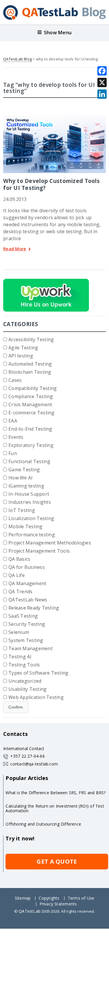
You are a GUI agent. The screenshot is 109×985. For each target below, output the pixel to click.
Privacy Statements (58, 904)
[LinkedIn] (102, 94)
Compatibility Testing (32, 388)
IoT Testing (21, 510)
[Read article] (47, 117)
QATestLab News (27, 599)
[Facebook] (102, 71)
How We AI (20, 477)
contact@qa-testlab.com (34, 764)
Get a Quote (57, 861)
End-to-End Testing (30, 429)
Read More (14, 249)
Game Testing (24, 469)
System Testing (25, 640)
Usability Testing (27, 689)
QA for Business (26, 567)
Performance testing (31, 534)
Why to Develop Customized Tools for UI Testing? (51, 184)
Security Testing (26, 624)
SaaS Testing (23, 616)
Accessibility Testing (31, 339)
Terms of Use (81, 898)
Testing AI (19, 656)
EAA (12, 420)
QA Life (16, 575)
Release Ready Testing (33, 607)
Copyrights (49, 898)
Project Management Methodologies (49, 542)
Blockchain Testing (29, 372)
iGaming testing (26, 485)
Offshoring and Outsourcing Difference (43, 824)
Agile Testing (23, 347)
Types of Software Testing (38, 673)
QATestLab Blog (17, 59)
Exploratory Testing (30, 445)
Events (15, 437)
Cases (15, 380)
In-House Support (28, 494)
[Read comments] (62, 117)
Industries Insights (29, 502)
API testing (20, 355)
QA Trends (20, 591)
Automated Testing (30, 364)
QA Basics (19, 559)
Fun (12, 453)
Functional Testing (29, 461)
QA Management (27, 583)
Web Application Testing (36, 697)
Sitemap (23, 898)
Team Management (30, 648)
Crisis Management (30, 404)
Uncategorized (24, 681)
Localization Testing (31, 518)
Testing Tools (24, 664)
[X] (102, 82)
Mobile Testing (25, 526)
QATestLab (29, 911)
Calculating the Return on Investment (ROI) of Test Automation (55, 808)
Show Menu (58, 32)
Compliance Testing (30, 396)
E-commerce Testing (31, 412)
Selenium (18, 632)
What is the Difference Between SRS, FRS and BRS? (56, 792)
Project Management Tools (39, 551)
